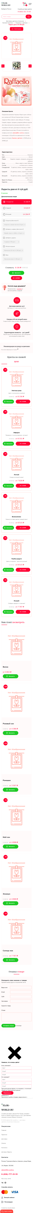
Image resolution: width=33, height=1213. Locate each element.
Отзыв (3, 1010)
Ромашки (7, 780)
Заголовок (4, 1001)
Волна (5, 667)
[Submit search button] (29, 17)
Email (3, 992)
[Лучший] (16, 588)
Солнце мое (8, 951)
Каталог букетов (7, 23)
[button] (6, 1211)
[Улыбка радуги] (16, 546)
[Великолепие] (16, 504)
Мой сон (6, 837)
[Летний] (16, 462)
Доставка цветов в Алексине (15, 21)
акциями (19, 289)
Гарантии (4, 1135)
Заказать (9, 401)
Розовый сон (8, 724)
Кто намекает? (5, 1077)
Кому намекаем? (6, 1065)
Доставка (4, 1139)
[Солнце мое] (16, 928)
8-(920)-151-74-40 (24, 11)
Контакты (4, 1148)
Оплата (3, 1143)
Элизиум (6, 894)
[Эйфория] (16, 420)
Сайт (2, 996)
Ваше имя (4, 987)
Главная (3, 1130)
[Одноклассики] (5, 1183)
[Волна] (16, 644)
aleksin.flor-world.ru (12, 1120)
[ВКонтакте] (2, 1183)
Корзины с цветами (22, 23)
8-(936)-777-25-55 (9, 1174)
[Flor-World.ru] (7, 4)
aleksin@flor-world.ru (7, 1170)
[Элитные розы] (16, 378)
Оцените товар (6, 1006)
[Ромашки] (16, 757)
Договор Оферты (6, 1152)
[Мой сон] (16, 814)
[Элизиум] (16, 871)
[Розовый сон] (16, 701)
